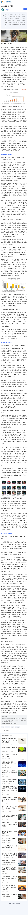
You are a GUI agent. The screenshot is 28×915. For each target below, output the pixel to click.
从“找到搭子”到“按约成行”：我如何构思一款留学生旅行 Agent (9, 869)
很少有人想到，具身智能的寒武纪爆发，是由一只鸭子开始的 (9, 772)
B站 (3, 727)
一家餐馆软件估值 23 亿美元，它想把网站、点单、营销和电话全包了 (9, 740)
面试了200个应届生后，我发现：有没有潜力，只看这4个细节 (10, 808)
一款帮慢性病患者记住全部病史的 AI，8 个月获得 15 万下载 (10, 878)
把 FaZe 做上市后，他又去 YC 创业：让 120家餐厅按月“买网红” (10, 824)
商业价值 (7, 727)
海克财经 (7, 9)
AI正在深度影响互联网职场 (9, 747)
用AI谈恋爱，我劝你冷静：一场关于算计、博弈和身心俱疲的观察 (9, 887)
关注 (25, 9)
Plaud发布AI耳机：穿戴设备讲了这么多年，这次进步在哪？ (9, 799)
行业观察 (17, 727)
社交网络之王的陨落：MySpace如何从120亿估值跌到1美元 (9, 763)
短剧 (12, 727)
